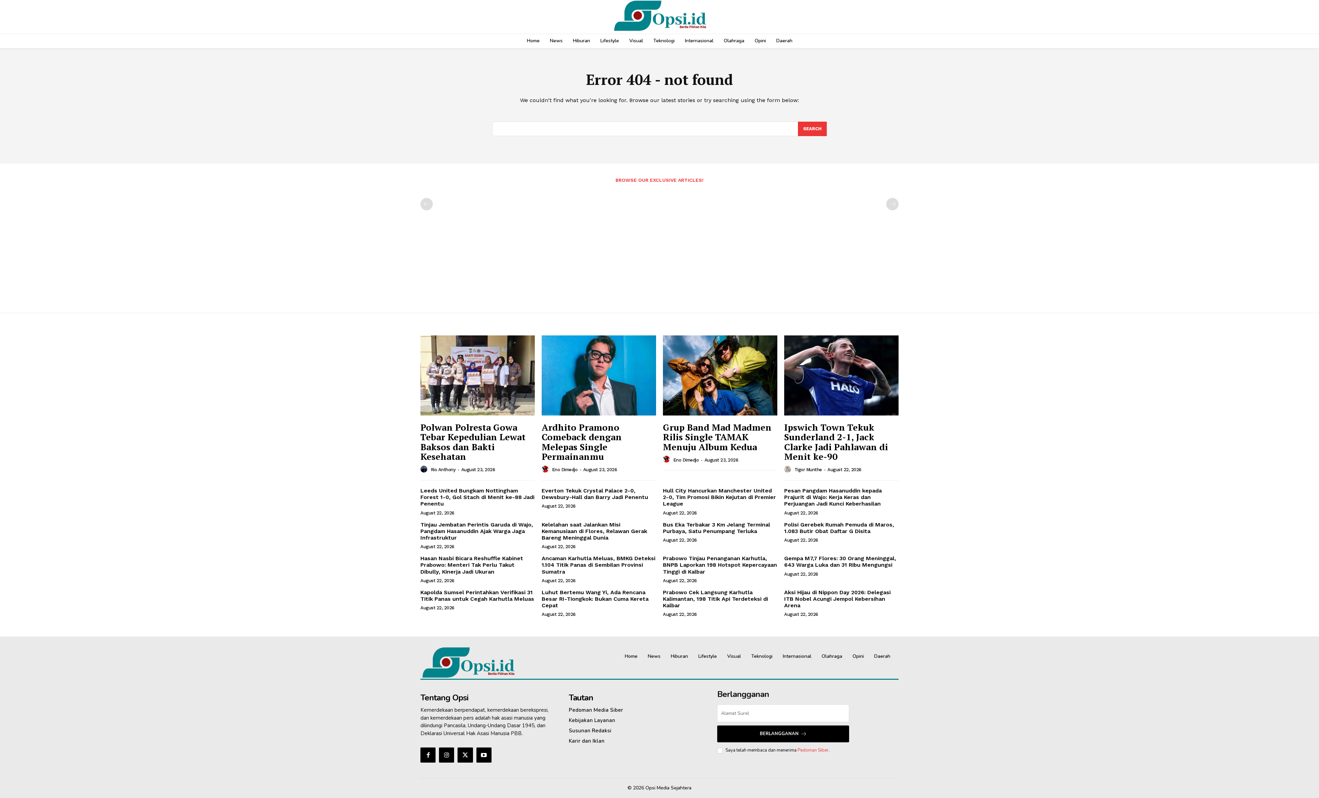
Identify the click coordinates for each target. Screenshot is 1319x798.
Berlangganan (779, 734)
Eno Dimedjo (565, 469)
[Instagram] (446, 755)
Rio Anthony (443, 469)
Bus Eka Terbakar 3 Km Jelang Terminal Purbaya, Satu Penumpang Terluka (716, 527)
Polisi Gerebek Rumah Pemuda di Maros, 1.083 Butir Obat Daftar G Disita (839, 527)
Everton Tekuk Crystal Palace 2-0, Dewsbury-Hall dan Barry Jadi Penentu (595, 493)
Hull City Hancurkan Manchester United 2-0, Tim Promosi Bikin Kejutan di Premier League (719, 497)
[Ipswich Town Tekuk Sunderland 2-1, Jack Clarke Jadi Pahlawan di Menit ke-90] (841, 375)
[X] (465, 755)
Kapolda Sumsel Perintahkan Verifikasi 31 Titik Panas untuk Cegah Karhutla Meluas (477, 595)
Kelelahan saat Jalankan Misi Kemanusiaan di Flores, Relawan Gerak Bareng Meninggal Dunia (594, 531)
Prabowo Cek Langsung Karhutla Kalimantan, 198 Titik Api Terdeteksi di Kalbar (715, 599)
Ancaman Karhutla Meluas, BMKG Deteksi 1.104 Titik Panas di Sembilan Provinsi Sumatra (598, 565)
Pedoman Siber (813, 750)
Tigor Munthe (808, 469)
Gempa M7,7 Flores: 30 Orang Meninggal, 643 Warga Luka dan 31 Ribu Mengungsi (840, 561)
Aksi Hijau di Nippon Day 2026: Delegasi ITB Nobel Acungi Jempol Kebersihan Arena (837, 599)
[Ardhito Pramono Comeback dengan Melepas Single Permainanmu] (599, 375)
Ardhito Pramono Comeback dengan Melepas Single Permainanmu (582, 442)
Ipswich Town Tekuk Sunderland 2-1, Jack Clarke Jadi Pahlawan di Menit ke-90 (836, 442)
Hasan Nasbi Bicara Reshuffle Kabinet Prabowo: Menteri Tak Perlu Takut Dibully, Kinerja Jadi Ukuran (471, 565)
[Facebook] (428, 755)
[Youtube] (484, 755)
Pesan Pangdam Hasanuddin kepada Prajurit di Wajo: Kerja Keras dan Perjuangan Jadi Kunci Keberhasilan (833, 497)
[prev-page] (426, 204)
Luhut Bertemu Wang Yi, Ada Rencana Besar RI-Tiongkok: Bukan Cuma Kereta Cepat (595, 599)
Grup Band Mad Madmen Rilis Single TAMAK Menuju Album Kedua (717, 437)
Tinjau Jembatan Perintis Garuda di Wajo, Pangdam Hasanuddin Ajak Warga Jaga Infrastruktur (476, 531)
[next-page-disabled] (892, 204)
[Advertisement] (659, 244)
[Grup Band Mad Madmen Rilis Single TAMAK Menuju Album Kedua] (720, 375)
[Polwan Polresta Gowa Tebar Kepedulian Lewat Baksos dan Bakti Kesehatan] (477, 375)
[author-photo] (424, 469)
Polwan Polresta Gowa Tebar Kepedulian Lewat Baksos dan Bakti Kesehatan (473, 442)
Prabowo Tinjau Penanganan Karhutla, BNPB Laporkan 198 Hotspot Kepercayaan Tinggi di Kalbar (720, 565)
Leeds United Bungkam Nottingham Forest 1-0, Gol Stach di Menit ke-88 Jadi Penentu (477, 497)
